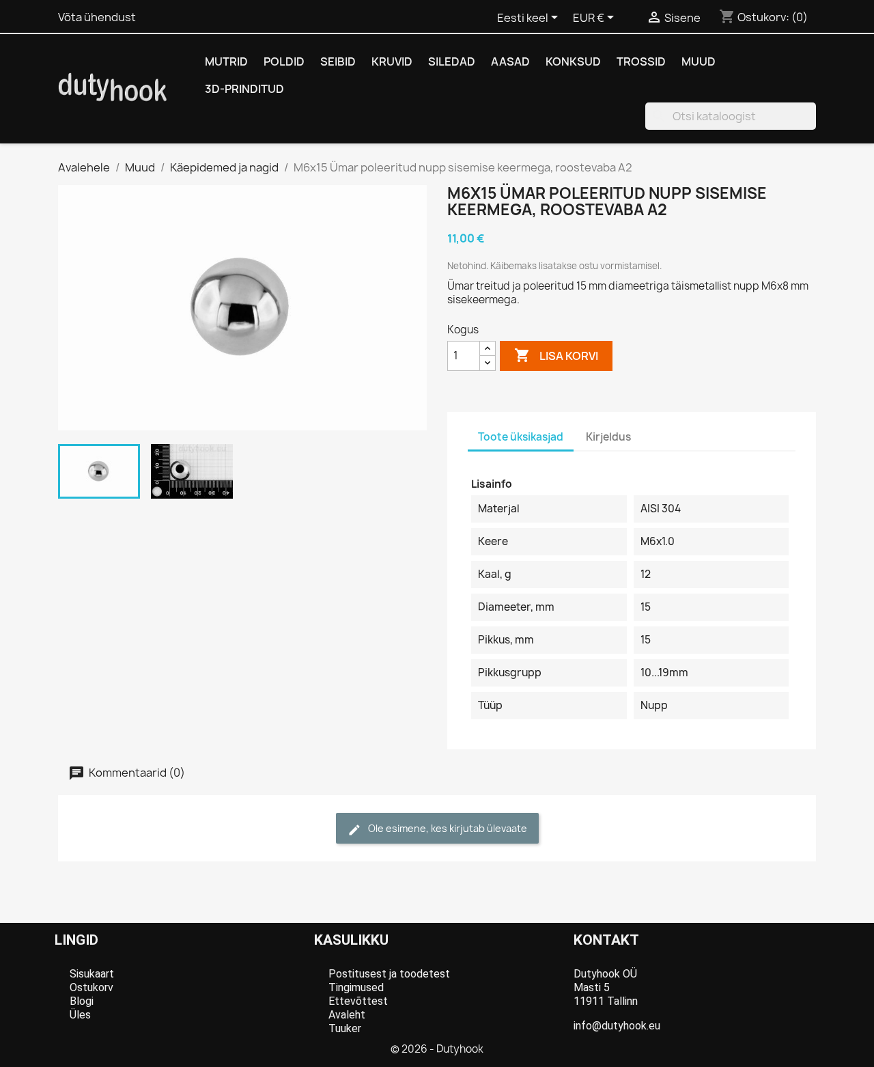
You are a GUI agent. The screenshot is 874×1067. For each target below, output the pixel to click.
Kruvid (391, 61)
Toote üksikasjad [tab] (520, 437)
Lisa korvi (556, 355)
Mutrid (226, 61)
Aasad (510, 61)
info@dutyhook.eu (617, 1025)
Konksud (573, 61)
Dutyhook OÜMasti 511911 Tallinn (606, 987)
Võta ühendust (97, 17)
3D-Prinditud (244, 88)
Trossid (641, 61)
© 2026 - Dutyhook (437, 1049)
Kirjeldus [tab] (608, 437)
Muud (698, 61)
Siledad (451, 61)
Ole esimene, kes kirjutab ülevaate (446, 828)
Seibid (338, 61)
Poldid (284, 61)
